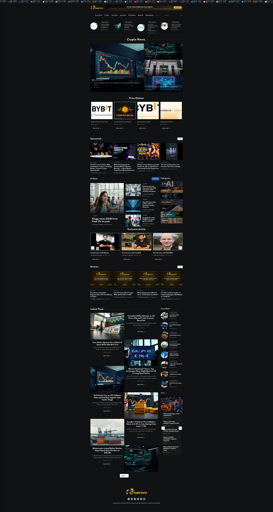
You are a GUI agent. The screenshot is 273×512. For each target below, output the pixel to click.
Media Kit (140, 15)
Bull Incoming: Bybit (104, 122)
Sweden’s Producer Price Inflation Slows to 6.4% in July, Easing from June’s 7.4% (141, 424)
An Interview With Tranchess (163, 253)
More (157, 15)
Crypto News (98, 15)
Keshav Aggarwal (98, 224)
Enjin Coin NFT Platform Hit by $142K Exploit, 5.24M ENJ (162, 86)
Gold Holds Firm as (175, 335)
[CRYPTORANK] (271, 2)
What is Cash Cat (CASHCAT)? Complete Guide (170, 439)
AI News (106, 15)
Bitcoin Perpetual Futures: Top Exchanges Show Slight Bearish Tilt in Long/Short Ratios (141, 371)
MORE (123, 475)
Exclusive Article (95, 249)
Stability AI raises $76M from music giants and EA (148, 219)
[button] (93, 116)
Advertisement (149, 15)
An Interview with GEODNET (132, 253)
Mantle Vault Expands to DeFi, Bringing (129, 26)
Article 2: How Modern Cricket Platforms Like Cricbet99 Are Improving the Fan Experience (148, 166)
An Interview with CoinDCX (100, 253)
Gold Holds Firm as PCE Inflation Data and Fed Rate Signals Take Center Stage (107, 398)
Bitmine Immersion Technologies (155, 122)
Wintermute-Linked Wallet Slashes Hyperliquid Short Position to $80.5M (107, 451)
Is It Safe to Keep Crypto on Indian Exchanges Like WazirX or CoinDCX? (148, 294)
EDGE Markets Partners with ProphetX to (105, 26)
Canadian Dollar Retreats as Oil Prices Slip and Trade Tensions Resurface (141, 318)
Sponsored (123, 15)
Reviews (92, 290)
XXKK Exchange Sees (174, 122)
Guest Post (95, 172)
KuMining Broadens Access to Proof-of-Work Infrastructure (152, 27)
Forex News (114, 15)
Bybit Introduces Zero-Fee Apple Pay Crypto (176, 26)
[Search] (181, 15)
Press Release (132, 15)
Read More (103, 128)
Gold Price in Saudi (175, 374)
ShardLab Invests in (128, 122)
